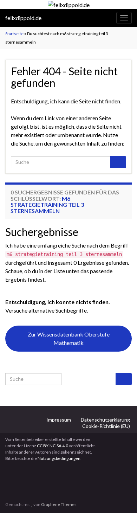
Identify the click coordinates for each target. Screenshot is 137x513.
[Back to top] (121, 497)
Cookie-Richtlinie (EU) (106, 426)
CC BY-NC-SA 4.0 (52, 445)
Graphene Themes (59, 504)
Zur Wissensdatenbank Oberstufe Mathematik (69, 338)
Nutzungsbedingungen (59, 458)
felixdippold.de (23, 17)
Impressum (58, 420)
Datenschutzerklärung (105, 420)
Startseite (14, 33)
